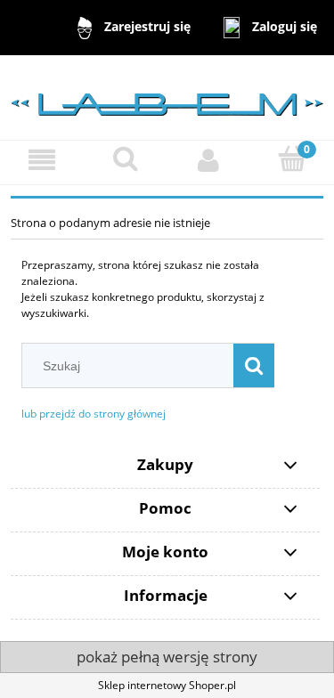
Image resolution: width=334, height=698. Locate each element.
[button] (42, 160)
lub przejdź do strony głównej (93, 413)
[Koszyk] (292, 159)
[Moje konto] (209, 160)
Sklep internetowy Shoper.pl (167, 685)
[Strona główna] (167, 96)
